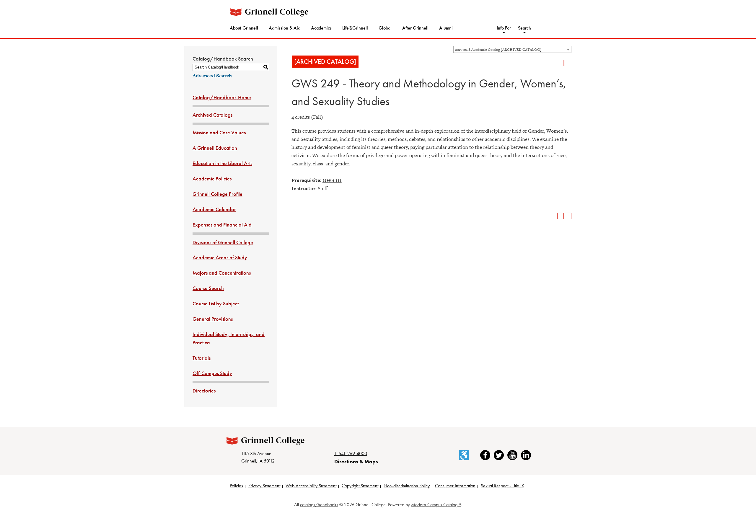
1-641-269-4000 (350, 453)
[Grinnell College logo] (269, 12)
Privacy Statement (264, 486)
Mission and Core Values (219, 132)
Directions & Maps (356, 461)
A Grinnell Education (215, 147)
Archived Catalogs (212, 114)
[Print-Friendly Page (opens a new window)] (560, 63)
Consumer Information (455, 486)
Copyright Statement (360, 486)
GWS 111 (332, 180)
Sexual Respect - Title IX (502, 486)
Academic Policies (212, 178)
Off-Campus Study (212, 373)
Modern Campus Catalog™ (436, 504)
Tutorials (202, 357)
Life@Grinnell (355, 28)
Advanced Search (212, 75)
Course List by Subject (216, 303)
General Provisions (213, 318)
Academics (321, 28)
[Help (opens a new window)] (568, 63)
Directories (204, 390)
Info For (504, 28)
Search (524, 28)
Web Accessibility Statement (311, 486)
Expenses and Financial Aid (222, 224)
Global (385, 28)
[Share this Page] (552, 63)
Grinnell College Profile (217, 193)
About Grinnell (244, 28)
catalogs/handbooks (319, 504)
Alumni (446, 28)
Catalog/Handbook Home (222, 97)
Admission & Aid (284, 28)
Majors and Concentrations (222, 272)
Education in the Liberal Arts (222, 163)
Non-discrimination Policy (407, 486)
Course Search (208, 288)
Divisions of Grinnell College (223, 242)
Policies (236, 486)
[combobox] (512, 49)
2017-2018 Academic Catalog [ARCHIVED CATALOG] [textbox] (498, 49)
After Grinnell (415, 28)
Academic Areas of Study (220, 257)
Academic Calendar (214, 209)
